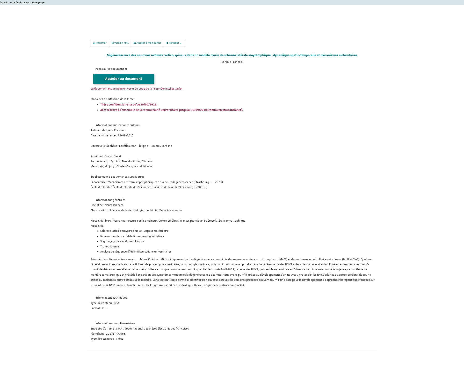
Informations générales (110, 200)
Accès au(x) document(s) (111, 69)
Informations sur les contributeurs (117, 125)
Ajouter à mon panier (148, 42)
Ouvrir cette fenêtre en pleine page (22, 2)
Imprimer (101, 42)
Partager (174, 42)
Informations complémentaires (115, 323)
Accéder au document (123, 79)
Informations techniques (111, 298)
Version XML (121, 42)
